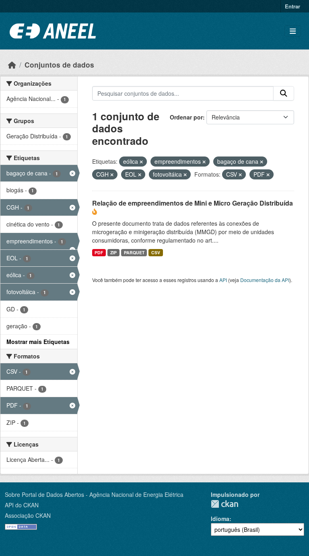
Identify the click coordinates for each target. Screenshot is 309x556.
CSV (155, 252)
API (223, 279)
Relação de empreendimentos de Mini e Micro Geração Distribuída (192, 203)
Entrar (292, 6)
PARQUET (134, 252)
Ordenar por (186, 117)
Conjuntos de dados (59, 65)
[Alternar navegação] (292, 31)
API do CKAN (22, 505)
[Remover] (141, 162)
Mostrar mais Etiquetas (38, 342)
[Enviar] (283, 93)
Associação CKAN (28, 515)
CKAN (224, 504)
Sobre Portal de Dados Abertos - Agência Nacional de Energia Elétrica (94, 494)
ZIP (113, 252)
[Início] (12, 65)
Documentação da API (264, 279)
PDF (99, 252)
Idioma (220, 519)
